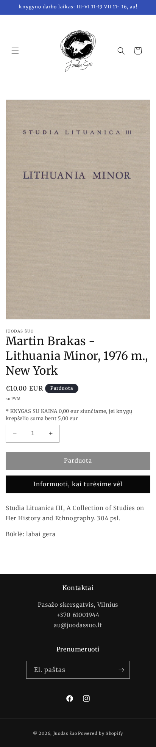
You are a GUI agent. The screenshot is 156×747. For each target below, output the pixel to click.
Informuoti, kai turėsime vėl (78, 484)
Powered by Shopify (100, 733)
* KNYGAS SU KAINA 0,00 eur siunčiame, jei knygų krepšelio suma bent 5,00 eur (69, 415)
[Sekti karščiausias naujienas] (121, 670)
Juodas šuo (65, 733)
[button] (15, 50)
